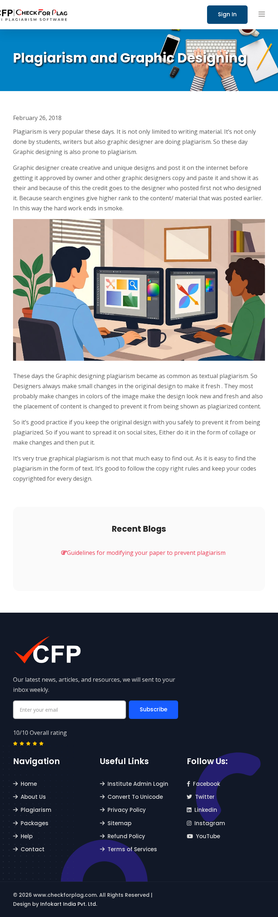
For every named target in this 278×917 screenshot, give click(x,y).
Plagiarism (36, 810)
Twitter (205, 797)
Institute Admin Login (138, 784)
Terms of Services (132, 849)
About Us (33, 797)
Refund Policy (126, 836)
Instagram (209, 823)
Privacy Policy (127, 810)
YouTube (208, 836)
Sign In (227, 14)
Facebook (206, 784)
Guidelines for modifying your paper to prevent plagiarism (146, 553)
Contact (33, 849)
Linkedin (205, 810)
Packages (35, 823)
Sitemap (119, 823)
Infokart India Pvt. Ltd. (68, 904)
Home (29, 784)
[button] (261, 14)
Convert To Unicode (135, 797)
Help (27, 836)
